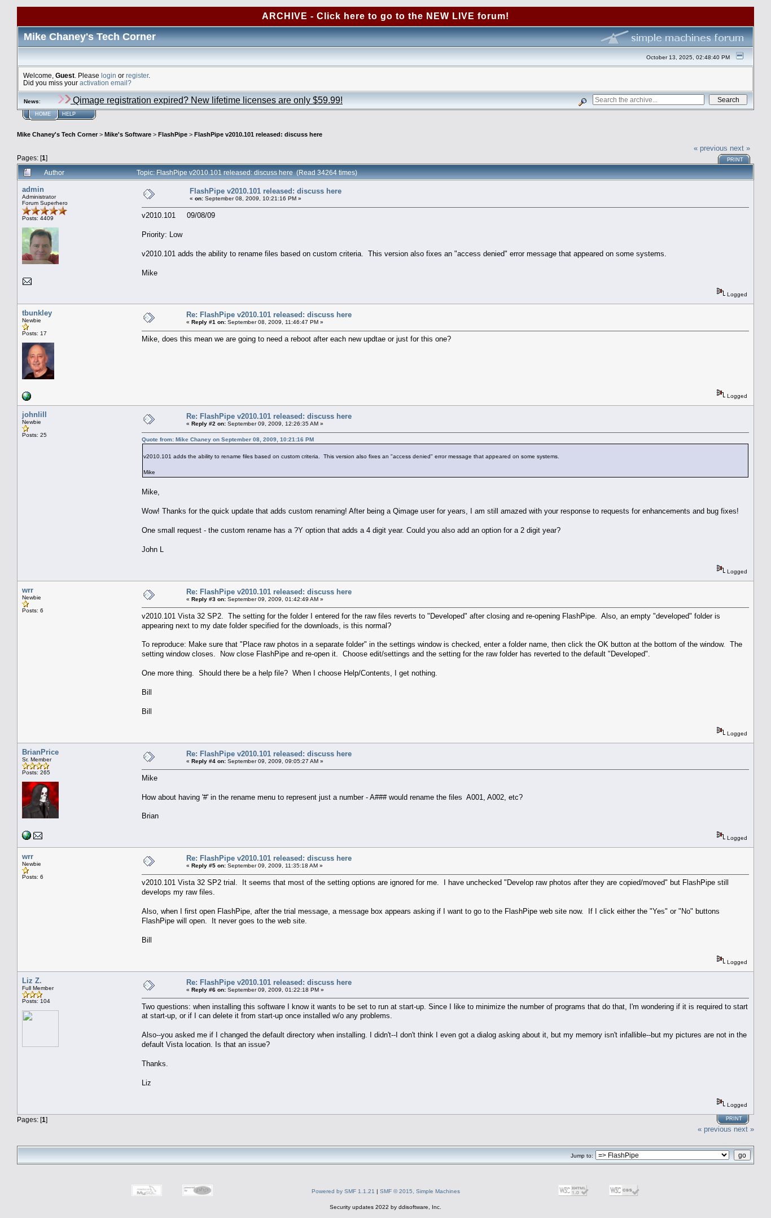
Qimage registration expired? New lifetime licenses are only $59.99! (207, 100)
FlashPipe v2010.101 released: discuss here (258, 134)
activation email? (106, 82)
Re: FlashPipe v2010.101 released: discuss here (269, 314)
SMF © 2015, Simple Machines (420, 1191)
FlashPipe (172, 134)
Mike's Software (127, 134)
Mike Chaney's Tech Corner (57, 134)
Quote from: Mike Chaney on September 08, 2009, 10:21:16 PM (228, 439)
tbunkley (37, 313)
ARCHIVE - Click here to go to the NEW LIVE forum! (385, 16)
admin (33, 189)
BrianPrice (40, 752)
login (108, 75)
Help (69, 114)
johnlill (34, 414)
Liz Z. (32, 980)
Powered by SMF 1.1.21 (343, 1191)
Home (43, 114)
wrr (27, 590)
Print (735, 160)
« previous (711, 148)
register (137, 75)
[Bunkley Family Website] (26, 399)
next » (740, 148)
